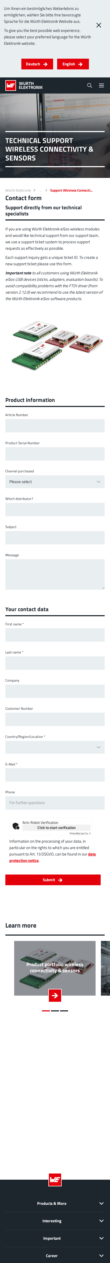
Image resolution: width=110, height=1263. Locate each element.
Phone (10, 792)
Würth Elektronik (18, 190)
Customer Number (19, 708)
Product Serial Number (22, 443)
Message (12, 555)
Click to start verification (56, 827)
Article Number (16, 414)
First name (14, 624)
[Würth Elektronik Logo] (24, 85)
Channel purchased (19, 471)
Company (12, 680)
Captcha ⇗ (80, 833)
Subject (11, 526)
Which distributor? (19, 498)
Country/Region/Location (25, 736)
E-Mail (11, 764)
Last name (14, 652)
